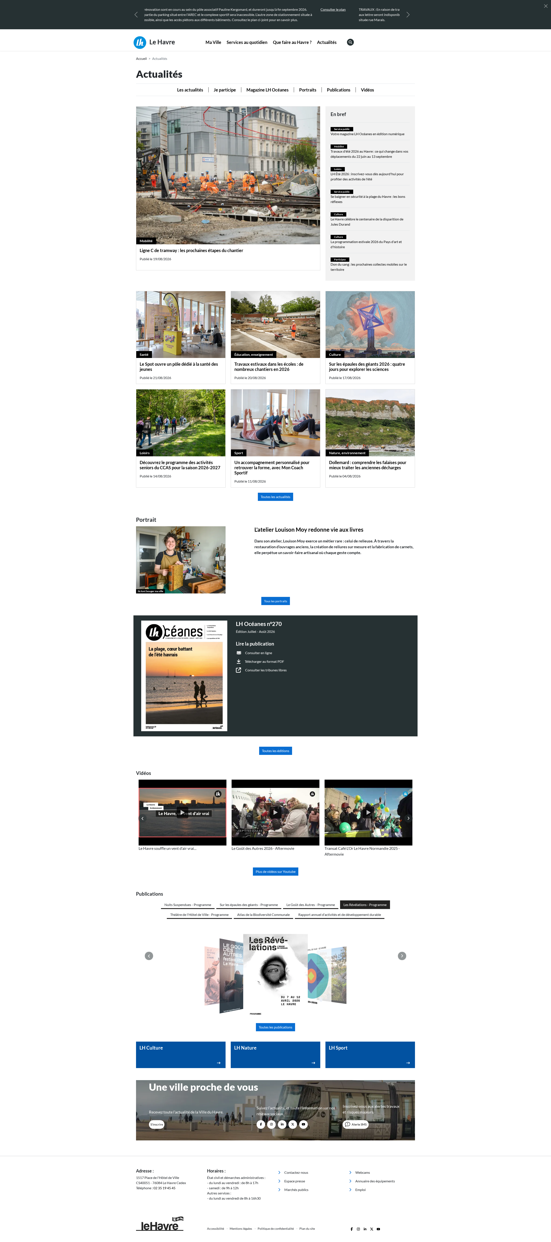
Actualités (327, 42)
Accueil (141, 58)
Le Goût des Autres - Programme (310, 905)
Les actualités (190, 89)
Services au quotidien (247, 42)
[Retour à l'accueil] (169, 1223)
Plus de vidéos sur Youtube (276, 871)
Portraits (307, 89)
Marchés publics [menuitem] (296, 1190)
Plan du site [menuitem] (307, 1228)
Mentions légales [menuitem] (241, 1228)
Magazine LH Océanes (267, 89)
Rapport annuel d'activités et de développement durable (339, 914)
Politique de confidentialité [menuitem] (276, 1228)
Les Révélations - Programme (365, 905)
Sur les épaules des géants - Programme (249, 905)
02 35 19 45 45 (164, 1188)
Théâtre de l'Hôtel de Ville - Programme (199, 914)
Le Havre (161, 42)
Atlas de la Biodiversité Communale (263, 914)
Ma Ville (213, 42)
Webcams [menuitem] (362, 1172)
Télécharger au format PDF (264, 661)
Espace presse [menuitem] (294, 1181)
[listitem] (182, 815)
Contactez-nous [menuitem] (296, 1172)
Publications (338, 89)
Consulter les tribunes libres (266, 670)
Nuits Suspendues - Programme (187, 905)
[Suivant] (408, 14)
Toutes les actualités (275, 497)
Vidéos (367, 89)
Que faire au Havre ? (292, 42)
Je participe (225, 89)
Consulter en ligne (258, 653)
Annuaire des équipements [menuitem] (375, 1181)
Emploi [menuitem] (360, 1190)
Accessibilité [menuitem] (216, 1228)
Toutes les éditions (275, 751)
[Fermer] (546, 6)
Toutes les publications (275, 1027)
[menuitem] (213, 42)
